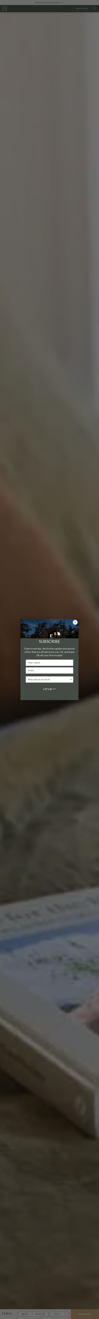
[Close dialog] (75, 622)
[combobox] (49, 679)
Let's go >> (49, 688)
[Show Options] (71, 679)
